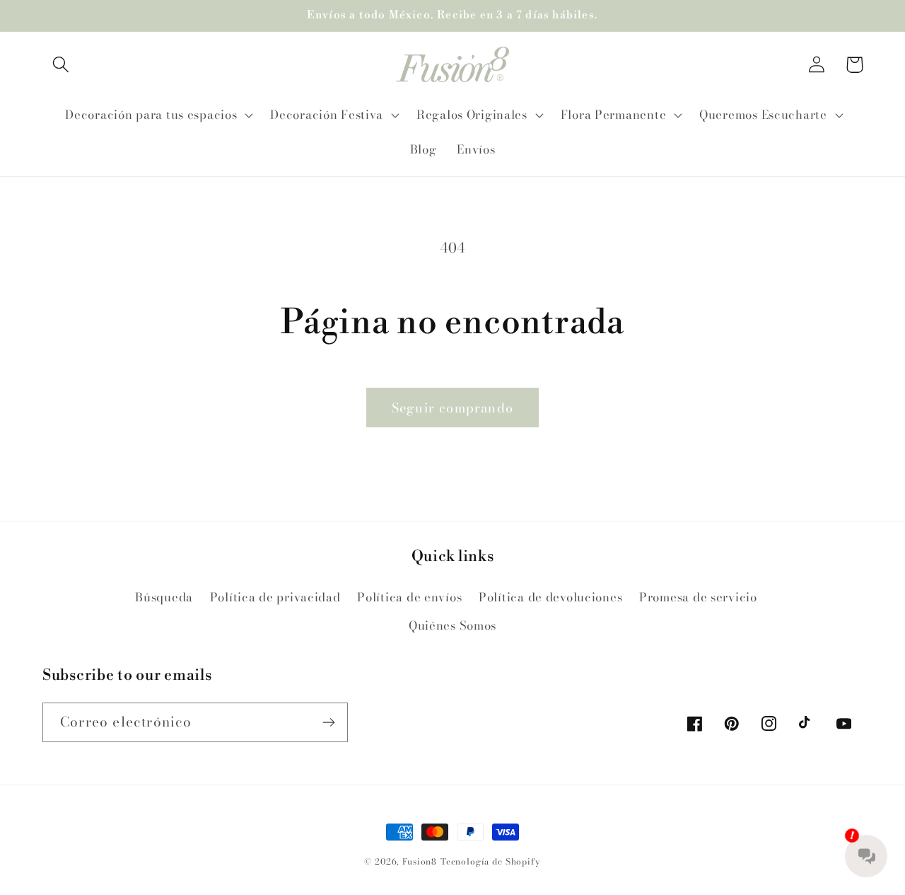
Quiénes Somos (452, 625)
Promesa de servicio (698, 597)
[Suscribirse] (328, 722)
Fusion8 (419, 861)
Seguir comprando (452, 407)
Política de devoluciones (550, 597)
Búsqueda (164, 597)
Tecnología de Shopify (490, 861)
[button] (61, 64)
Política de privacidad (275, 597)
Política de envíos (409, 597)
